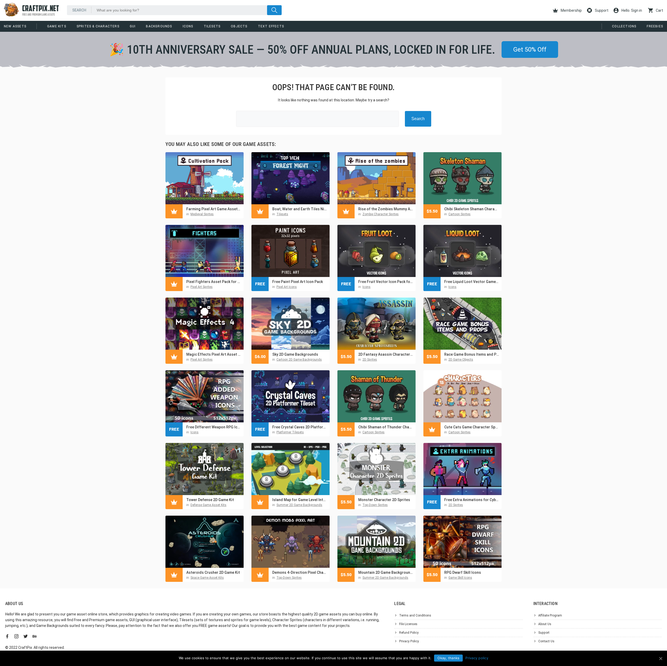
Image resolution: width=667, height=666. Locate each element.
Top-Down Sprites (375, 505)
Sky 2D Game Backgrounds (295, 354)
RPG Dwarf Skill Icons (462, 572)
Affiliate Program (550, 615)
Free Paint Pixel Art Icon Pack (297, 282)
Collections (624, 26)
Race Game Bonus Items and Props (471, 354)
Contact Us (546, 641)
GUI (133, 26)
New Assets (15, 26)
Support (601, 10)
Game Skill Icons (460, 577)
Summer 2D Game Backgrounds (299, 505)
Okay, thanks (448, 658)
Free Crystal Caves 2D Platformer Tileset (299, 427)
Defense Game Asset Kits (208, 505)
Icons (188, 26)
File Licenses (408, 624)
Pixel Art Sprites (201, 287)
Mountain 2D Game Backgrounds (385, 572)
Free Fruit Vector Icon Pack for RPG (385, 282)
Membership (571, 10)
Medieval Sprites (202, 214)
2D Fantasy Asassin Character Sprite (385, 354)
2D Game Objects (460, 359)
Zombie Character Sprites (380, 214)
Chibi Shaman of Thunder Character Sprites (385, 427)
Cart (659, 10)
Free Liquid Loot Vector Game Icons (471, 282)
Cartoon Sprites (459, 214)
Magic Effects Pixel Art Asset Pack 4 (213, 354)
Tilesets (212, 26)
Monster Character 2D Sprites (384, 500)
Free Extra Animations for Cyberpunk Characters (471, 500)
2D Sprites (369, 359)
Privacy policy (476, 658)
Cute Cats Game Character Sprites (471, 427)
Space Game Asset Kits (207, 577)
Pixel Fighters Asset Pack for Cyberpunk (213, 282)
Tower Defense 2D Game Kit (210, 500)
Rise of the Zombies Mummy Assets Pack (385, 209)
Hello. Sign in (631, 10)
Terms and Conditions (415, 615)
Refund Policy (409, 632)
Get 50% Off (529, 49)
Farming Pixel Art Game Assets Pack (213, 209)
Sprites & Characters (98, 26)
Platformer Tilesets (290, 432)
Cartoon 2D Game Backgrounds (299, 359)
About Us (544, 624)
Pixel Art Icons (286, 287)
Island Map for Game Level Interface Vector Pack (299, 500)
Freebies (655, 26)
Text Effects (271, 26)
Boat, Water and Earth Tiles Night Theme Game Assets (299, 209)
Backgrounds (159, 26)
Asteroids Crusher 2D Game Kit (213, 572)
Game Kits (56, 26)
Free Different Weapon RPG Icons (213, 427)
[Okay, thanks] (660, 658)
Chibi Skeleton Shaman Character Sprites (471, 209)
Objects (239, 26)
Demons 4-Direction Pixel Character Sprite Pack (299, 572)
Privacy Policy (409, 641)
